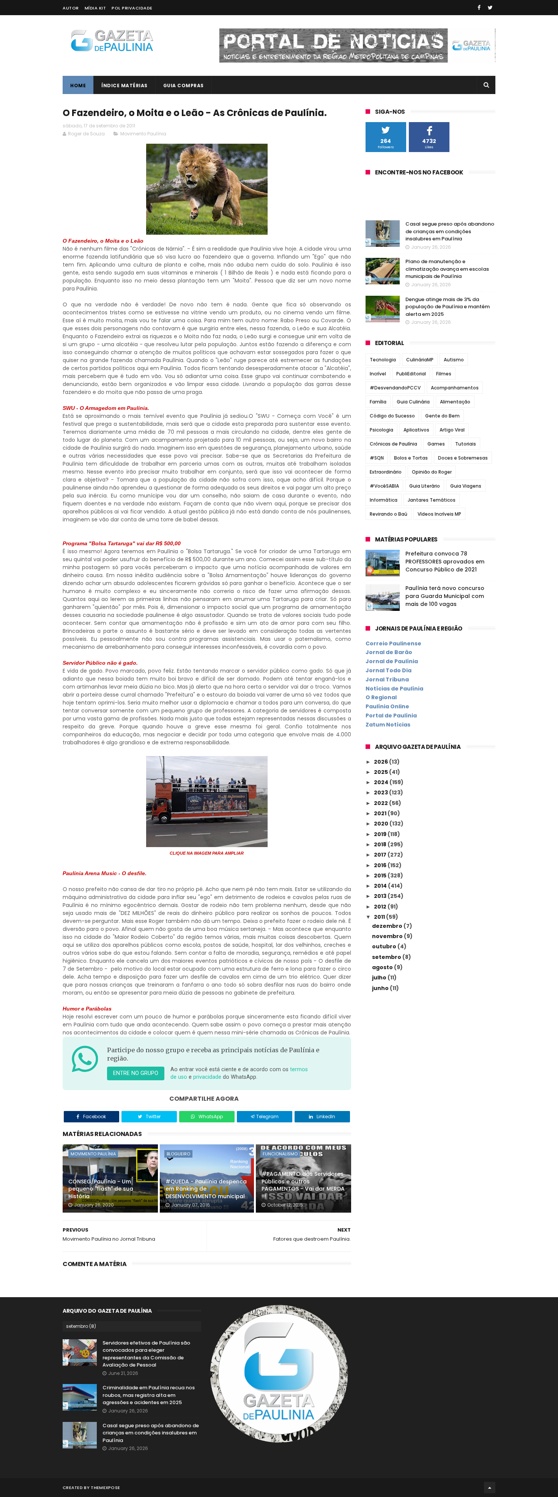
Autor (71, 8)
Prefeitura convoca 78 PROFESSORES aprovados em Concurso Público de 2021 (444, 561)
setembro (387, 957)
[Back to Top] (489, 1487)
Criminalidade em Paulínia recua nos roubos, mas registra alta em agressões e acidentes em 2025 (148, 1395)
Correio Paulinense (393, 643)
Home (78, 85)
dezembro (388, 926)
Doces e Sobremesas (463, 458)
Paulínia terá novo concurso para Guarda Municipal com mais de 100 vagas (444, 596)
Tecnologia (383, 359)
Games (436, 444)
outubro (384, 946)
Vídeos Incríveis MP (439, 514)
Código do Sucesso (392, 416)
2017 (381, 854)
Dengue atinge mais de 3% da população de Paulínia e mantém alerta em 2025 (447, 307)
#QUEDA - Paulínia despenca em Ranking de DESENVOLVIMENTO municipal (206, 1189)
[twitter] (490, 7)
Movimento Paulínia (143, 133)
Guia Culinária (413, 402)
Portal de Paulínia (391, 715)
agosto (383, 967)
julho (380, 977)
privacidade (207, 1077)
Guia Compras (183, 85)
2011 (380, 917)
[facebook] (479, 7)
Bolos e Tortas (411, 458)
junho (381, 988)
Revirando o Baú (388, 514)
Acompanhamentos (455, 387)
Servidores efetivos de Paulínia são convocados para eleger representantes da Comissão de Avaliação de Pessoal (146, 1354)
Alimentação (455, 402)
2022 (381, 803)
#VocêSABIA (384, 486)
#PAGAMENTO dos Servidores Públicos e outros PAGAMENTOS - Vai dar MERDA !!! (303, 1185)
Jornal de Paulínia (392, 661)
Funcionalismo (280, 1154)
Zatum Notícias (388, 724)
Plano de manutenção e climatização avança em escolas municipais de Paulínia (447, 269)
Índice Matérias (124, 85)
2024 (381, 782)
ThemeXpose (105, 1487)
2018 (381, 844)
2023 (381, 792)
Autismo (454, 359)
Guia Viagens (465, 486)
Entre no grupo (135, 1073)
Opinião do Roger (432, 472)
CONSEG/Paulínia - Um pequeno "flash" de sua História (100, 1189)
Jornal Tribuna (387, 679)
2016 (381, 865)
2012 (381, 906)
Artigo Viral (452, 430)
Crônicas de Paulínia (393, 444)
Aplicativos (416, 430)
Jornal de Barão (389, 652)
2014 (381, 886)
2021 (381, 813)
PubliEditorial (411, 373)
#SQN (377, 458)
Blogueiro (178, 1154)
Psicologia (381, 430)
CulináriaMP (419, 359)
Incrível (378, 373)
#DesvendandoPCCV (395, 387)
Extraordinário (386, 472)
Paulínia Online (387, 706)
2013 (381, 896)
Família (378, 402)
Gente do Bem (442, 416)
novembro (388, 936)
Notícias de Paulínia (394, 688)
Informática (383, 500)
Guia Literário (424, 486)
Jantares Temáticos (432, 500)
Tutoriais (465, 444)
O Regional (381, 697)
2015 (381, 875)
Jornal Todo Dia (388, 670)
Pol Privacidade (132, 8)
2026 (381, 762)
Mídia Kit (95, 8)
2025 (381, 772)
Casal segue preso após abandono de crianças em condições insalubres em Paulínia (449, 231)
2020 (381, 823)
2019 (381, 834)
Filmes (443, 373)
